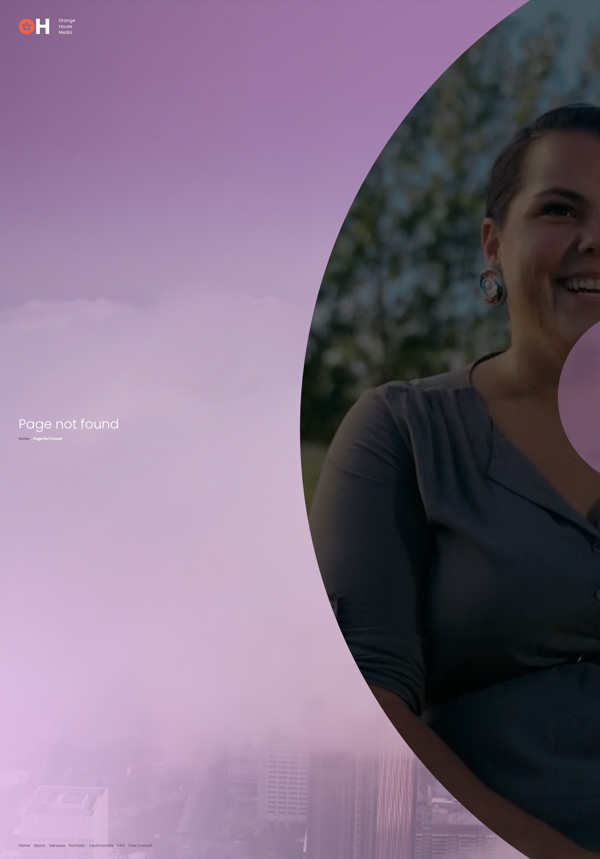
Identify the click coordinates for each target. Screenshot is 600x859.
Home (24, 439)
